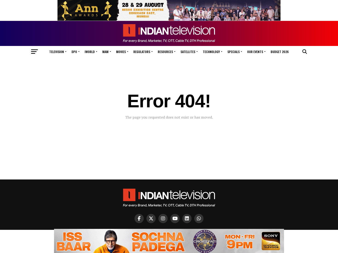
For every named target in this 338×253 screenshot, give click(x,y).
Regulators (141, 51)
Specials (233, 51)
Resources (165, 51)
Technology (211, 51)
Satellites (187, 51)
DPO (74, 51)
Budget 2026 (280, 51)
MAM (105, 51)
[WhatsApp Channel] (198, 218)
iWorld (90, 51)
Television (56, 51)
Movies (121, 51)
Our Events (255, 51)
